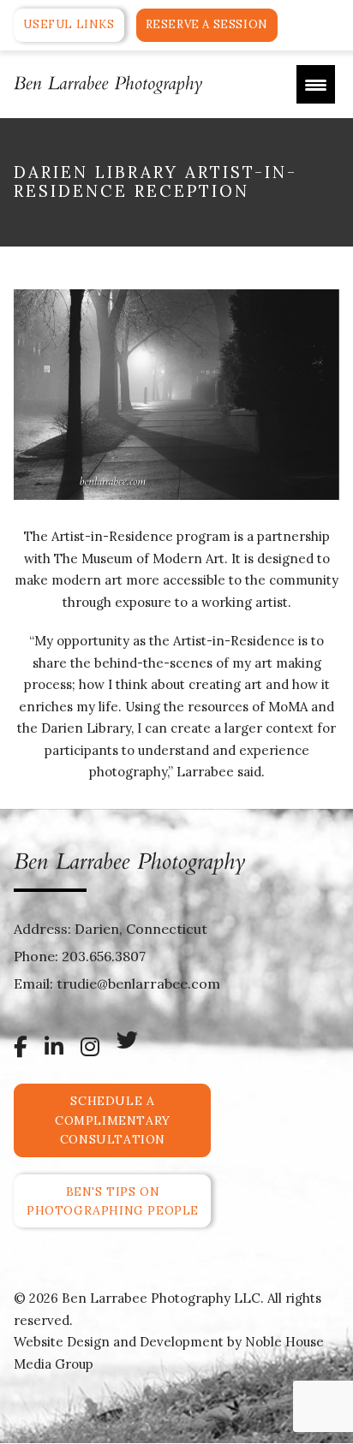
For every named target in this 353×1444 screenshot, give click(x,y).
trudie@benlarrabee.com (138, 983)
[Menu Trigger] (315, 84)
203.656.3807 (104, 956)
